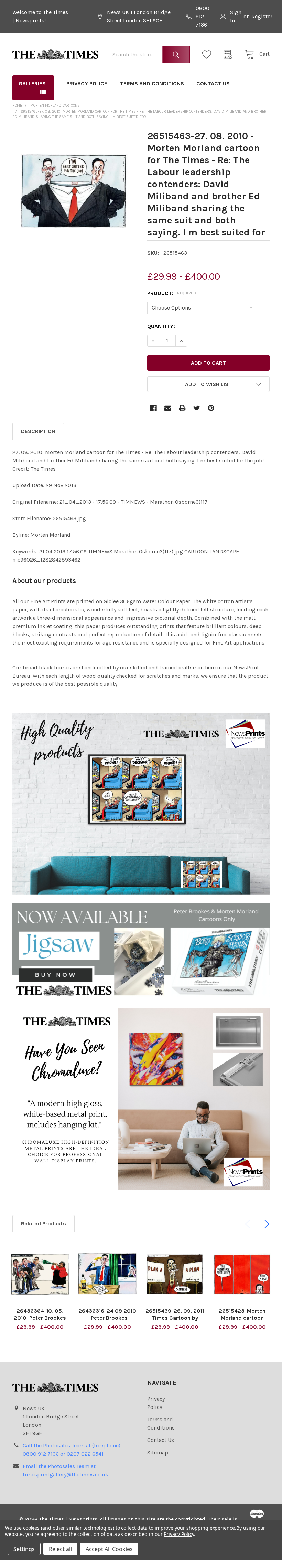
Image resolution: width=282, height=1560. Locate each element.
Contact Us (213, 83)
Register (261, 16)
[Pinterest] (211, 408)
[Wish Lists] (208, 54)
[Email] (168, 408)
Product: (171, 293)
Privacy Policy (87, 83)
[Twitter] (197, 408)
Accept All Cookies (109, 1549)
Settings (24, 1549)
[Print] (182, 408)
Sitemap (157, 1452)
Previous (249, 1224)
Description (38, 431)
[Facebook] (153, 408)
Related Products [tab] (43, 1223)
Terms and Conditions (152, 83)
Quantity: (161, 326)
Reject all (60, 1549)
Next (265, 1224)
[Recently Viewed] (230, 54)
